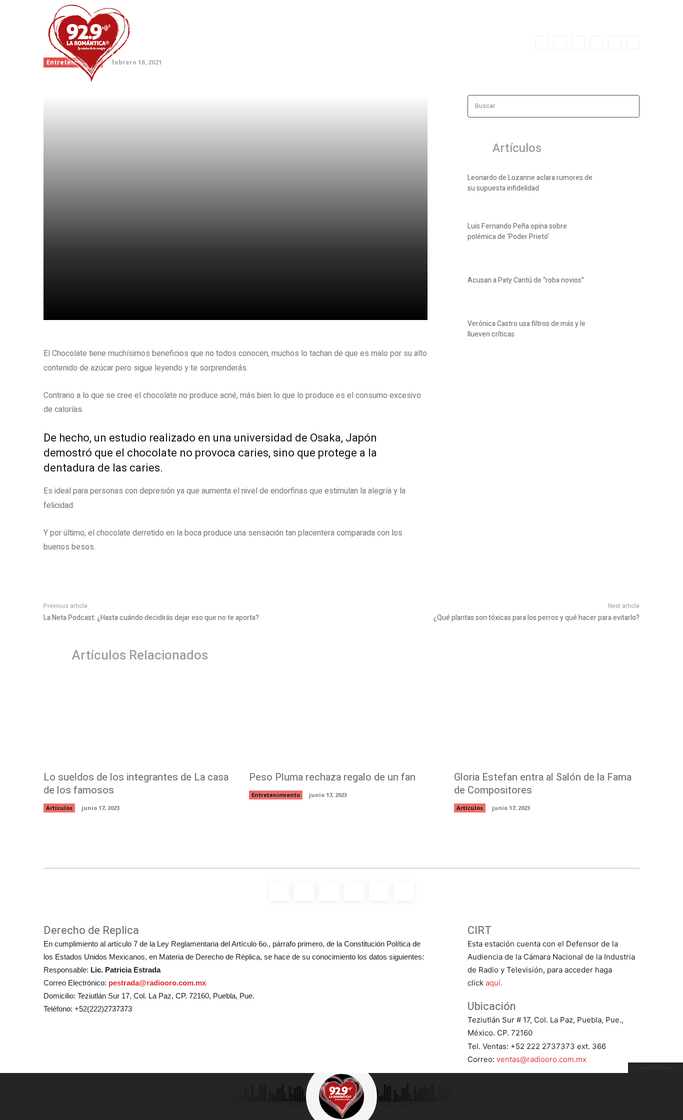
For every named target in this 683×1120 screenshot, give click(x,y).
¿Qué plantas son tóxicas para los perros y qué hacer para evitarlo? (537, 617)
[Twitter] (614, 42)
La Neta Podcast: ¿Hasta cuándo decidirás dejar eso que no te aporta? (151, 617)
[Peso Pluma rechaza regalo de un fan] (341, 721)
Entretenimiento (276, 794)
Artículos (59, 808)
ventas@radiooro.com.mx (541, 1059)
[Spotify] (578, 42)
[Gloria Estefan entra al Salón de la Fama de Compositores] (547, 721)
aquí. (494, 983)
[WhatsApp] (633, 42)
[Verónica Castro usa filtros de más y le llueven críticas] (622, 331)
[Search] (629, 106)
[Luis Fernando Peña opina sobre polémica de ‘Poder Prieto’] (622, 234)
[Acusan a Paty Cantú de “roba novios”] (622, 282)
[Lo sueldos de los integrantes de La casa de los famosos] (136, 721)
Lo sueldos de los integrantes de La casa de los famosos (136, 784)
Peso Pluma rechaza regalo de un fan (332, 777)
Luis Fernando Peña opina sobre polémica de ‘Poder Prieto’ (517, 231)
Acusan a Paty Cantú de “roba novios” (526, 280)
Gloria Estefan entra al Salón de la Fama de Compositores (543, 784)
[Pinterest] (172, 306)
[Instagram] (560, 42)
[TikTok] (596, 42)
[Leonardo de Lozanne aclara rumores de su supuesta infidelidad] (622, 185)
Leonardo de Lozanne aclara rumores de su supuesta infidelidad (530, 183)
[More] (218, 306)
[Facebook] (542, 42)
